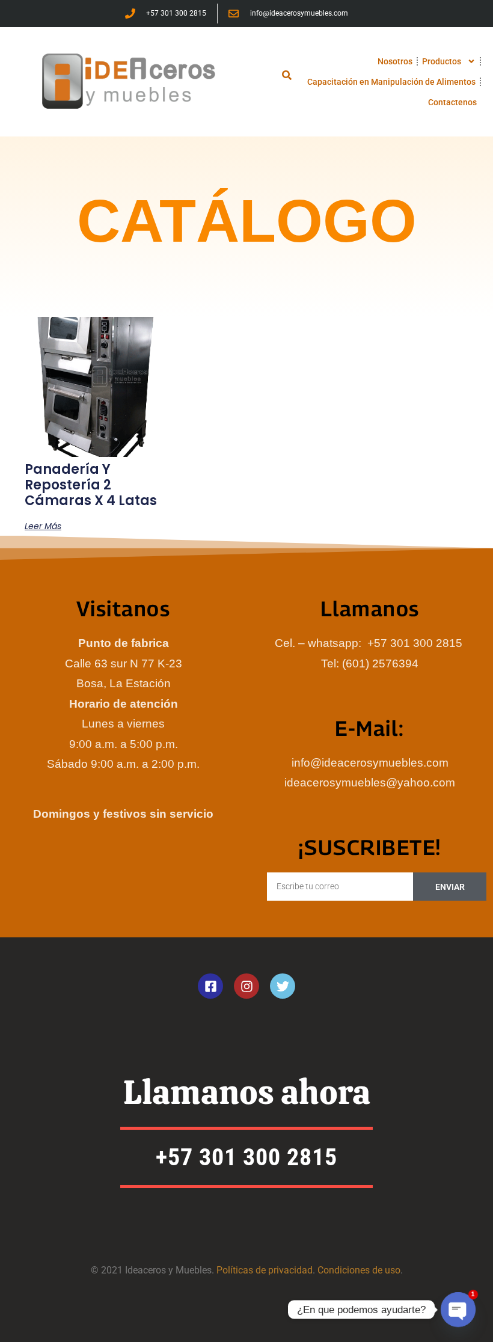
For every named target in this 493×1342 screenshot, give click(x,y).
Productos (441, 61)
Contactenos (452, 102)
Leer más (43, 526)
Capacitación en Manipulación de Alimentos (391, 82)
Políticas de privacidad (264, 1270)
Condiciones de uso (358, 1270)
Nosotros (395, 61)
